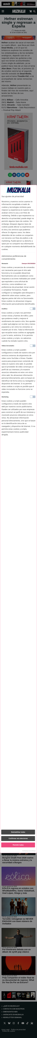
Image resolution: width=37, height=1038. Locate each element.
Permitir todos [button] (18, 845)
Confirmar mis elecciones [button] (18, 838)
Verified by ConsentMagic (29, 850)
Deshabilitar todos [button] (18, 832)
